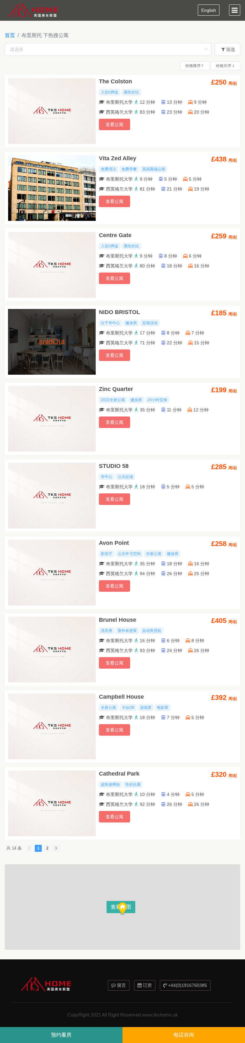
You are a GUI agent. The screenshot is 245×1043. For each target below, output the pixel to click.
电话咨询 (184, 1035)
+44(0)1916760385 (187, 985)
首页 (10, 35)
